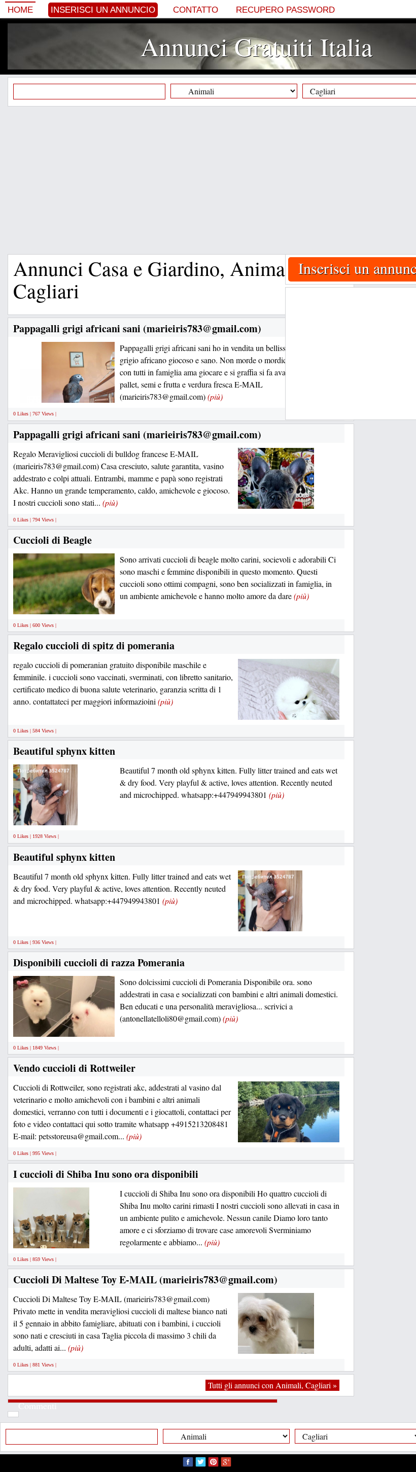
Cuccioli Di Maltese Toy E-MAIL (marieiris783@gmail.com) (145, 1279)
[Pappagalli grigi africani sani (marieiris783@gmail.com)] (81, 391)
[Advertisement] (212, 180)
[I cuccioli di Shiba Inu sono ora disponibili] (51, 1236)
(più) (215, 396)
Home (20, 10)
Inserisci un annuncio (103, 10)
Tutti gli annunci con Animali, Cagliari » (272, 1385)
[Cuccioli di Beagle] (106, 602)
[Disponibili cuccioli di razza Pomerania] (64, 1025)
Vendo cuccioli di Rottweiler (74, 1068)
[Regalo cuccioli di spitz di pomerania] (288, 708)
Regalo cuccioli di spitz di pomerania (94, 645)
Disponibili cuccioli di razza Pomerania (99, 962)
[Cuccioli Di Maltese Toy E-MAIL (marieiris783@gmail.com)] (276, 1342)
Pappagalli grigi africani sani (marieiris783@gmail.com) (137, 328)
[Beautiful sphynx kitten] (45, 814)
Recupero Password (285, 10)
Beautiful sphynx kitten (64, 751)
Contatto (195, 10)
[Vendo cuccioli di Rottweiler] (288, 1131)
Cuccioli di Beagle (52, 540)
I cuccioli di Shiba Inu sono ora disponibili (105, 1174)
